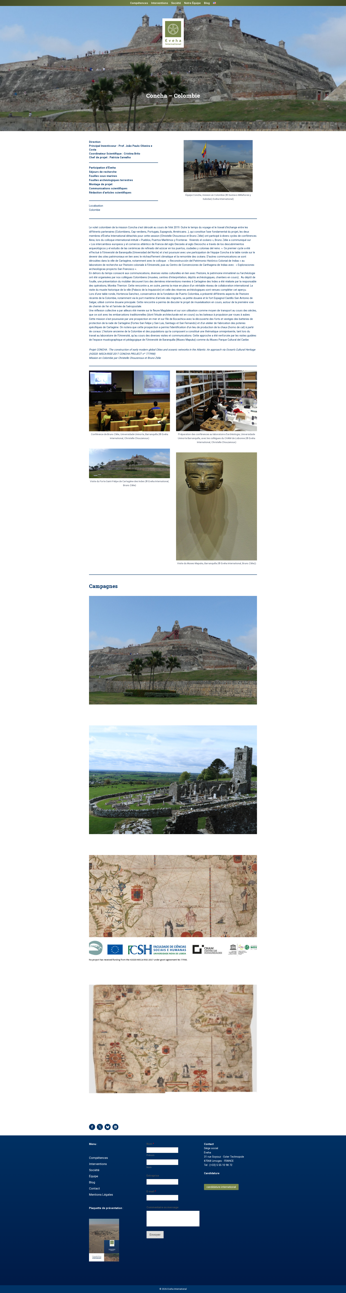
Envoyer (155, 1234)
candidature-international (221, 1187)
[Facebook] (92, 1127)
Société (176, 3)
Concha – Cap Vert (106, 1100)
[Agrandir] (248, 144)
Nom (149, 1167)
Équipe (93, 1176)
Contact (94, 1188)
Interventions (159, 3)
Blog (207, 3)
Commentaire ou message (162, 1207)
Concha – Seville (104, 970)
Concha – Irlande (104, 841)
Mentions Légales (101, 1194)
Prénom (150, 1155)
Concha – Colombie (106, 711)
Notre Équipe (192, 3)
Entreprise (153, 1175)
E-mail (151, 1191)
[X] (100, 1127)
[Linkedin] (115, 1127)
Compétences (139, 3)
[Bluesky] (108, 1127)
